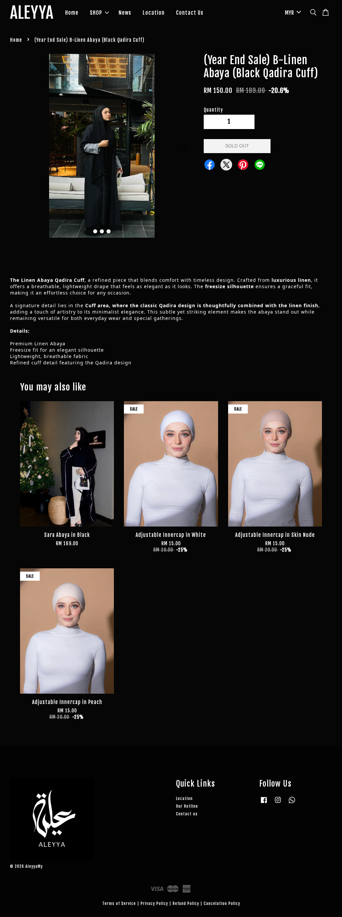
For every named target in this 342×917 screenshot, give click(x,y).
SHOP (96, 12)
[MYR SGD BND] (292, 13)
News (125, 12)
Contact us (187, 813)
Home (71, 12)
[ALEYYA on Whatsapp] (292, 803)
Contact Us (189, 12)
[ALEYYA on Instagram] (278, 803)
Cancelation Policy (222, 903)
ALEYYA (31, 13)
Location (154, 12)
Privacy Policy (154, 903)
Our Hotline (187, 806)
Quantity (213, 110)
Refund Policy (186, 903)
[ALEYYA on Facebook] (264, 803)
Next (184, 147)
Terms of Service (119, 903)
